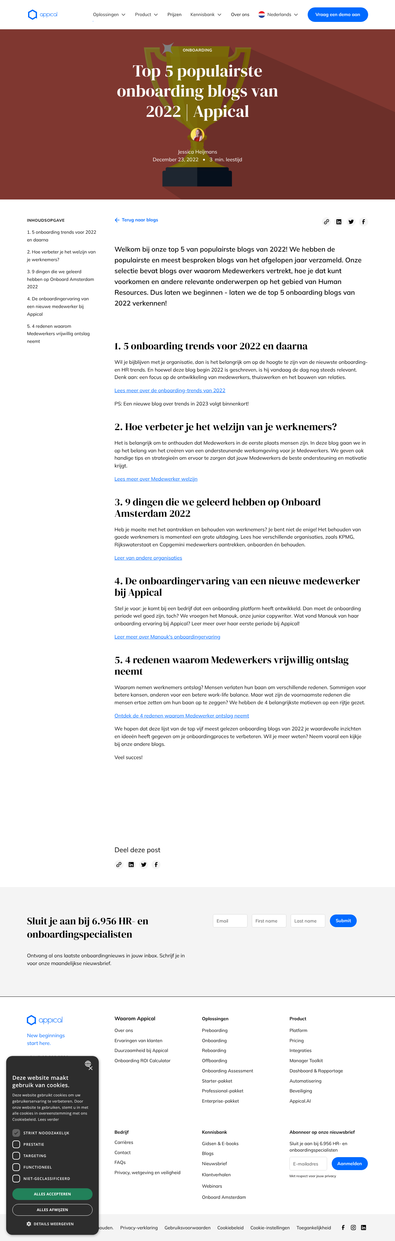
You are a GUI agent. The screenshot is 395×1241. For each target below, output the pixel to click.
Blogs (208, 1153)
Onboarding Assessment (227, 1071)
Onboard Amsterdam (224, 1197)
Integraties (300, 1050)
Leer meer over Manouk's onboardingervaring (167, 637)
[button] (110, 14)
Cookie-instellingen (270, 1228)
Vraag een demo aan (337, 14)
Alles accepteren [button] (52, 1194)
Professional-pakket (222, 1091)
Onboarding (214, 1040)
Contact (122, 1152)
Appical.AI (300, 1101)
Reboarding (214, 1050)
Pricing (296, 1040)
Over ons (123, 1030)
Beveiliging (300, 1091)
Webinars (212, 1186)
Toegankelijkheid (314, 1228)
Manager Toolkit (306, 1060)
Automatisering (305, 1081)
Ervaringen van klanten (138, 1040)
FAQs (120, 1162)
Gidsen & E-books (220, 1143)
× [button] (90, 1068)
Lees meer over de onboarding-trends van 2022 (169, 391)
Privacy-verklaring (139, 1228)
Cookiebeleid (230, 1228)
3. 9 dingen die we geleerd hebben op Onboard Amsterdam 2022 (60, 279)
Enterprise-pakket (220, 1101)
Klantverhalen (216, 1174)
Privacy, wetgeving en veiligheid (147, 1172)
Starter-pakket (217, 1081)
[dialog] (52, 1145)
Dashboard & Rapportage (316, 1071)
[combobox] (89, 1064)
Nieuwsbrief (214, 1163)
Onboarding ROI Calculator (142, 1060)
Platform (298, 1030)
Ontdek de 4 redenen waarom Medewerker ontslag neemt (181, 716)
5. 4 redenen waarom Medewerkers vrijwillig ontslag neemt (58, 333)
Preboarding (215, 1030)
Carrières (123, 1142)
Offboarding (214, 1060)
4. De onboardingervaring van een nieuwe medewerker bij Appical (58, 306)
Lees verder (48, 1119)
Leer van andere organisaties (148, 558)
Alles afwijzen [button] (52, 1209)
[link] (136, 221)
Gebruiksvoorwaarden (187, 1228)
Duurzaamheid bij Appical (141, 1050)
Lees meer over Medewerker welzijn (156, 479)
